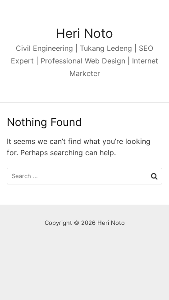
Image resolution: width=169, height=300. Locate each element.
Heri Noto (84, 33)
